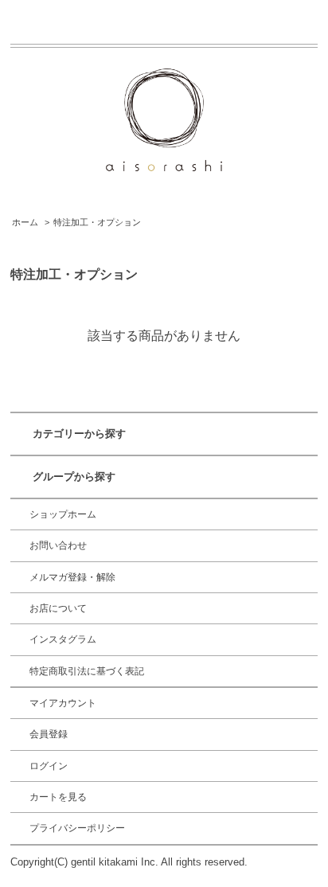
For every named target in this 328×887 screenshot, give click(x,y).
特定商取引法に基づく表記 (86, 671)
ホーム (25, 222)
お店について (58, 608)
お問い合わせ (58, 545)
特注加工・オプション (97, 222)
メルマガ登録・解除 (72, 577)
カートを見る (58, 797)
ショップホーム (62, 514)
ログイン (48, 766)
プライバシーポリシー (77, 828)
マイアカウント (62, 703)
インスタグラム (62, 639)
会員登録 (48, 734)
